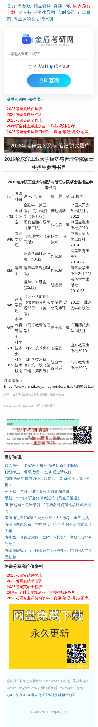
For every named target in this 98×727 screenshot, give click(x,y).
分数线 (24, 6)
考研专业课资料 (49, 695)
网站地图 (68, 695)
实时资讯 (66, 12)
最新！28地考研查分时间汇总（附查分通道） (43, 498)
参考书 (24, 12)
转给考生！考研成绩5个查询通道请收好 (38, 472)
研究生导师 (44, 12)
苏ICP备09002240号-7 (22, 695)
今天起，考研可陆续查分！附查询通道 (37, 491)
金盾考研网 (16, 99)
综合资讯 (61, 66)
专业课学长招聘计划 (33, 19)
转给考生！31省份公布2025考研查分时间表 (42, 465)
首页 (11, 6)
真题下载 (62, 6)
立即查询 (49, 80)
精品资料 (42, 6)
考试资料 (40, 66)
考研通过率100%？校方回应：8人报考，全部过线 (47, 518)
